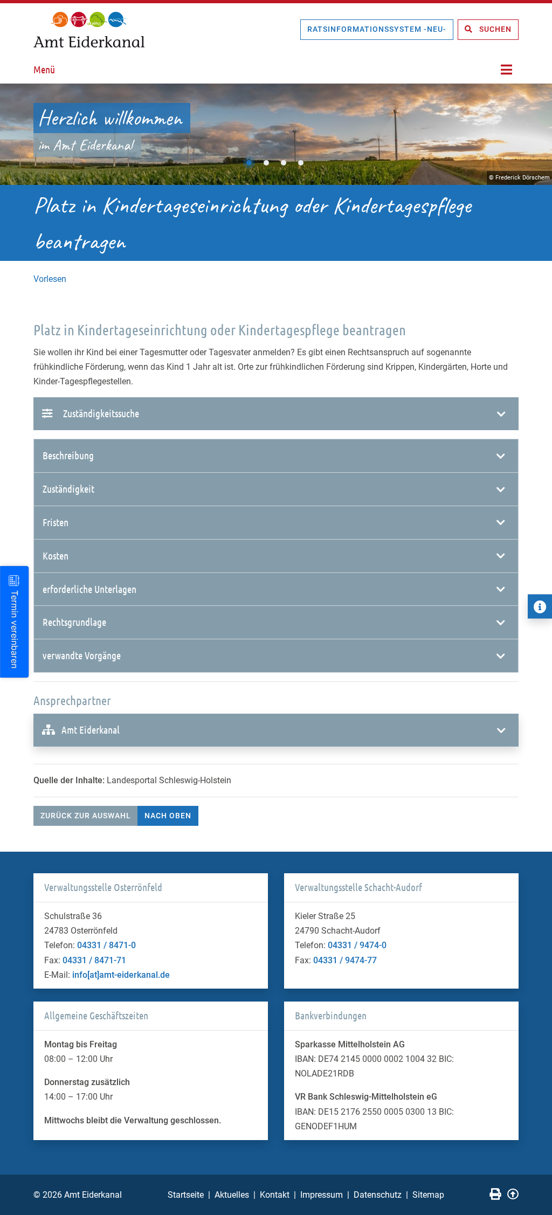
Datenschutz (378, 1195)
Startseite (186, 1195)
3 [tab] (283, 162)
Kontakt (274, 1195)
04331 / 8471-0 (106, 945)
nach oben (167, 815)
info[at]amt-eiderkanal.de (121, 975)
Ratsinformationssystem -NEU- (376, 29)
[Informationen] (540, 607)
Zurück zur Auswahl (85, 815)
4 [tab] (300, 162)
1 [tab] (249, 162)
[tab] (276, 456)
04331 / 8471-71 (94, 960)
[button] (276, 455)
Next (533, 134)
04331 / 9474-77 (345, 960)
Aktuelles (232, 1195)
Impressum (321, 1195)
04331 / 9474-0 (357, 945)
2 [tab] (266, 162)
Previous (18, 134)
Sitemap (428, 1195)
